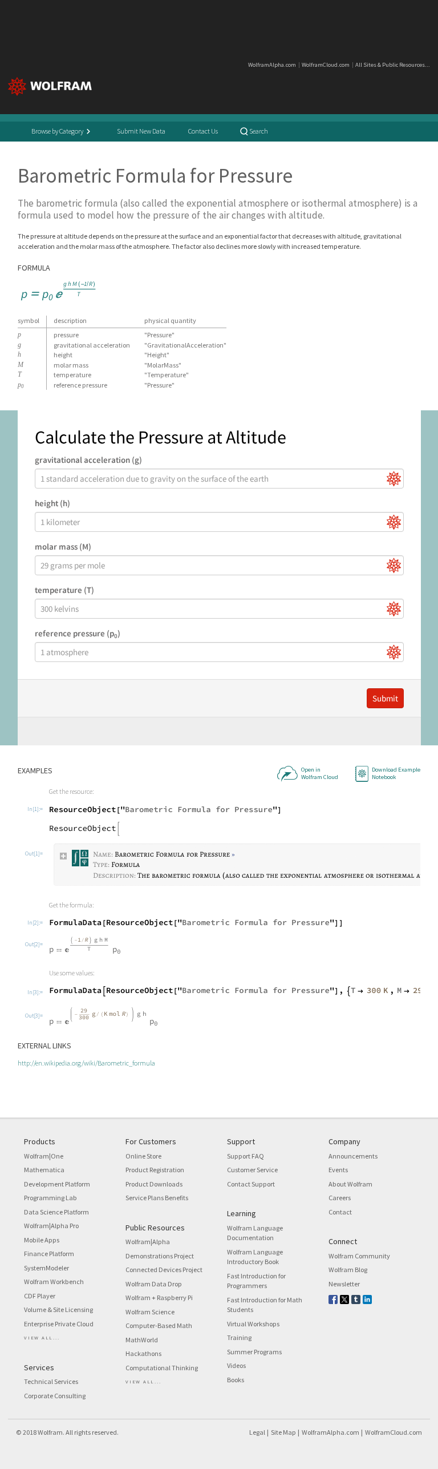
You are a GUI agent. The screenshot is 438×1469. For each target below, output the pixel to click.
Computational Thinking (161, 1367)
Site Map (283, 1432)
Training (239, 1337)
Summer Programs (254, 1351)
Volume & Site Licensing (58, 1309)
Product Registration (154, 1169)
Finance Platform (49, 1253)
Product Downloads (153, 1184)
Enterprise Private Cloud (59, 1323)
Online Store (143, 1156)
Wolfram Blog (347, 1269)
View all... (41, 1337)
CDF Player (39, 1296)
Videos (236, 1365)
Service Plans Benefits (156, 1197)
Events (338, 1169)
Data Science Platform (56, 1212)
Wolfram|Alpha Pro (51, 1225)
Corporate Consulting (55, 1395)
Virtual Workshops (253, 1323)
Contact (340, 1212)
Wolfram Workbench (54, 1281)
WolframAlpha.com (272, 64)
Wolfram (50, 1432)
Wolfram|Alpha (147, 1241)
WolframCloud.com (326, 64)
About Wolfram (350, 1184)
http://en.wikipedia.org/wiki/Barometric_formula (86, 1063)
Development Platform (57, 1184)
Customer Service (252, 1169)
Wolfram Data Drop (153, 1284)
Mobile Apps (41, 1240)
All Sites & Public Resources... (392, 64)
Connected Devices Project (163, 1269)
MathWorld (141, 1339)
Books (235, 1379)
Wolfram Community (359, 1256)
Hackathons (143, 1353)
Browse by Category (57, 131)
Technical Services (51, 1381)
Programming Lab (50, 1197)
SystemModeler (46, 1268)
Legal (257, 1432)
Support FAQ (245, 1156)
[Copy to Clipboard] (59, 291)
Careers (339, 1197)
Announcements (353, 1156)
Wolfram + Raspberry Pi (159, 1297)
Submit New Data (141, 131)
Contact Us (203, 131)
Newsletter (344, 1284)
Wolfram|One (43, 1156)
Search (258, 131)
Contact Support (251, 1184)
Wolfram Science (150, 1311)
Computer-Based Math (158, 1325)
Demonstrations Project (159, 1256)
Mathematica (44, 1169)
